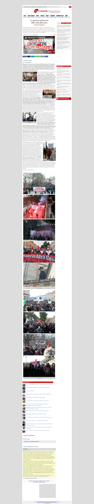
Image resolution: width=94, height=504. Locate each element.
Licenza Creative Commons (54, 502)
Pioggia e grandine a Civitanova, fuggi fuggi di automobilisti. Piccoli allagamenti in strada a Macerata (63, 38)
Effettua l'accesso (36, 482)
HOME (25, 16)
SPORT (37, 16)
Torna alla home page (26, 438)
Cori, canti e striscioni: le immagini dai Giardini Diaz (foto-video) (37, 400)
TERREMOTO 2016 (60, 16)
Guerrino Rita (25, 448)
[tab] (58, 23)
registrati (43, 482)
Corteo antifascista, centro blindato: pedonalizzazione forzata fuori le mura (39, 417)
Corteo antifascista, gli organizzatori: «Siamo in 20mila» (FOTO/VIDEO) (38, 394)
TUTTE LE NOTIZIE (31, 16)
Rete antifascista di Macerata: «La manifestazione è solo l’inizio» (37, 420)
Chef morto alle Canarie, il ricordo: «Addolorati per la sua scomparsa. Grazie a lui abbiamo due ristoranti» (64, 31)
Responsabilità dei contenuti (40, 502)
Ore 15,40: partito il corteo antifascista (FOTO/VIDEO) (35, 397)
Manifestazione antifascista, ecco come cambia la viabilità (36, 413)
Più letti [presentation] (59, 23)
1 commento (54, 34)
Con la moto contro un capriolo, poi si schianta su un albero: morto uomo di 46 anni (64, 26)
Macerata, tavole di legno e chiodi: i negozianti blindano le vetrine (37, 410)
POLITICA (42, 16)
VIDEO (66, 16)
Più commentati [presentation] (68, 23)
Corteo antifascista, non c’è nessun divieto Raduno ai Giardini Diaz (37, 430)
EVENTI (47, 16)
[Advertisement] (47, 491)
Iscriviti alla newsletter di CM (31, 441)
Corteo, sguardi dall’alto (30, 390)
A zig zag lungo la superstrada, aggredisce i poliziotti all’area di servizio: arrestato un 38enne (63, 43)
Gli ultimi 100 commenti (64, 98)
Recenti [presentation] (63, 23)
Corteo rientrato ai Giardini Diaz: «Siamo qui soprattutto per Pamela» (38, 387)
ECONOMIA (52, 16)
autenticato (35, 478)
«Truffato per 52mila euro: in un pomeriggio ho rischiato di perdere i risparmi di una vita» (63, 47)
